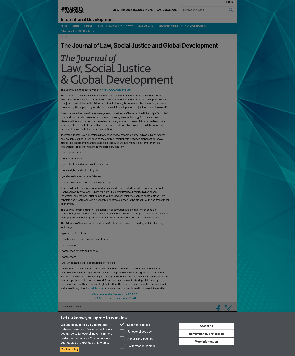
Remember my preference (206, 334)
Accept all (206, 326)
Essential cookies (138, 324)
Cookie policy (70, 349)
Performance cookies (141, 346)
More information (206, 341)
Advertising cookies (140, 339)
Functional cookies (139, 331)
